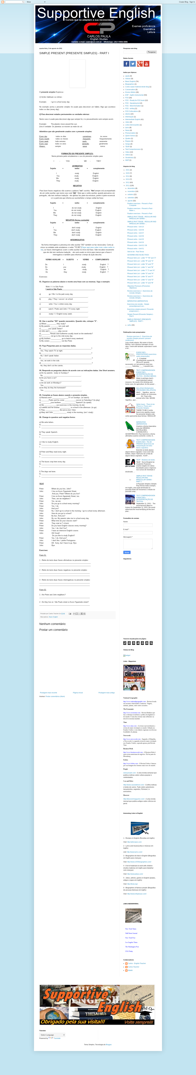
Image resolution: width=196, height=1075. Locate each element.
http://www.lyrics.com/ (134, 852)
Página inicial (78, 693)
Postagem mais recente (48, 693)
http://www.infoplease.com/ (136, 894)
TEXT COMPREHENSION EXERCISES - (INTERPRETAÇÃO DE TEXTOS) (145, 498)
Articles (128, 79)
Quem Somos (130, 136)
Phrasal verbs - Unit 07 (135, 233)
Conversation (130, 90)
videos (127, 155)
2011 (128, 185)
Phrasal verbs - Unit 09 (135, 230)
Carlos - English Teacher (137, 963)
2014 (128, 176)
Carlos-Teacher (133, 967)
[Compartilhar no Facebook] (82, 613)
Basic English (53, 617)
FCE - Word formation (133, 106)
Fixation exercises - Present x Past (139, 213)
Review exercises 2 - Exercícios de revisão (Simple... (140, 292)
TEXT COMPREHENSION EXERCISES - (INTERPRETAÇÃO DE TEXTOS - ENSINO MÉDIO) (146, 373)
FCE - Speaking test (132, 103)
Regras (128, 141)
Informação (129, 117)
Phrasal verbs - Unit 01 (135, 249)
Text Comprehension (132, 149)
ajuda (127, 76)
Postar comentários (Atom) (55, 696)
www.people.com (129, 773)
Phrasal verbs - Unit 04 (135, 242)
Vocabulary (129, 157)
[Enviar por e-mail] (74, 613)
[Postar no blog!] (76, 613)
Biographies (129, 84)
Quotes (128, 138)
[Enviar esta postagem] (70, 613)
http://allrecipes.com (134, 842)
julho (130, 325)
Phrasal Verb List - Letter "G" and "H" (140, 273)
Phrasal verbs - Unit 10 (135, 227)
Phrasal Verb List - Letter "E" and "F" (140, 277)
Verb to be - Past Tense (135, 252)
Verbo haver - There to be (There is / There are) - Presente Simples (145, 406)
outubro (131, 194)
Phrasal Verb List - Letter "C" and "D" (140, 280)
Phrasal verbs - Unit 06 (135, 236)
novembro (131, 191)
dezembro (131, 188)
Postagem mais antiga (107, 693)
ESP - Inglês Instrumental (134, 95)
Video (127, 152)
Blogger (108, 1045)
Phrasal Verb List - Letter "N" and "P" (140, 264)
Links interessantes (132, 125)
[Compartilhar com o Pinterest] (84, 613)
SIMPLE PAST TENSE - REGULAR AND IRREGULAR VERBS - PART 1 (144, 479)
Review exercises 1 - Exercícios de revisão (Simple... (140, 297)
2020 (128, 173)
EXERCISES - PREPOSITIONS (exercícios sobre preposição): (146, 354)
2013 (128, 179)
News (127, 130)
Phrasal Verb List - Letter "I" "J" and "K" (141, 270)
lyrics (127, 127)
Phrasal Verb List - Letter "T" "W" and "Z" (141, 258)
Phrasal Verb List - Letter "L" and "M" (140, 267)
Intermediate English (132, 119)
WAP (127, 160)
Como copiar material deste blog (137, 87)
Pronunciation (130, 133)
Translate (57, 1038)
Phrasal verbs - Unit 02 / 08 (137, 245)
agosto (130, 201)
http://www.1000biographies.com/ (139, 862)
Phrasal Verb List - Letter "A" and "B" (140, 283)
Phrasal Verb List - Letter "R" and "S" (140, 261)
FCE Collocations (131, 111)
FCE (127, 98)
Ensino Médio (130, 92)
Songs (127, 144)
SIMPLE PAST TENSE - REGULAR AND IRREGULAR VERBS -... (141, 218)
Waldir (130, 970)
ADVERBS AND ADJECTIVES (138, 255)
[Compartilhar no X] (79, 613)
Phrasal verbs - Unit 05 (135, 239)
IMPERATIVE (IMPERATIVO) (137, 301)
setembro (131, 198)
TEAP (127, 147)
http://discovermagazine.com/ (133, 799)
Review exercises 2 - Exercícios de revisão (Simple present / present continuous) (138, 338)
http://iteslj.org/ (132, 884)
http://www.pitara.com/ (135, 874)
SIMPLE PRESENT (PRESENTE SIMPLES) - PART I (139, 320)
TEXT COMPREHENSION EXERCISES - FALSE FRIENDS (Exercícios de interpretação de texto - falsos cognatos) (145, 444)
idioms (127, 114)
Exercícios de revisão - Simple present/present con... (138, 305)
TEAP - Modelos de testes (145, 460)
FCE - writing (130, 108)
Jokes (127, 122)
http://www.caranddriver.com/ (133, 785)
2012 (128, 182)
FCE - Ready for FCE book (135, 100)
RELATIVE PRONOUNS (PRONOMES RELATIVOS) (146, 389)
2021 (128, 170)
